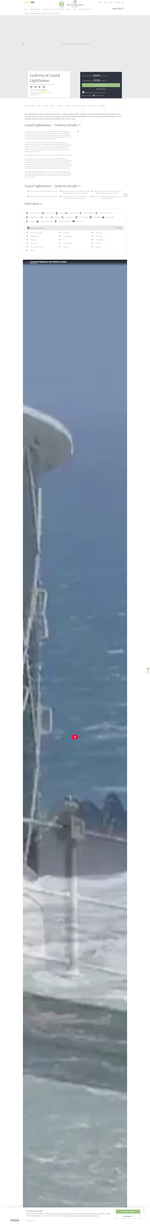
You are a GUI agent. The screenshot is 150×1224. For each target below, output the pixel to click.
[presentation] (125, 195)
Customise (29, 1220)
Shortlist (100, 2)
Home (25, 9)
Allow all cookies (128, 1211)
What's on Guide (71, 9)
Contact (111, 2)
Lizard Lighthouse (42, 90)
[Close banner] (143, 1210)
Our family (117, 2)
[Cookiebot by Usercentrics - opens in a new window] (14, 1220)
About (105, 2)
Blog (123, 2)
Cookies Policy (50, 1216)
